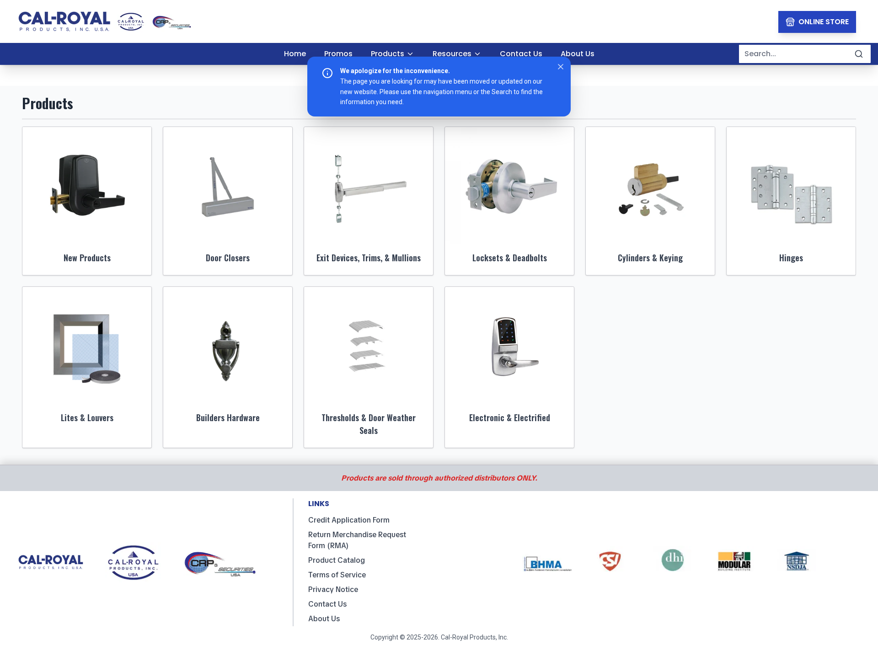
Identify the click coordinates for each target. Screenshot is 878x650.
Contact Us (327, 604)
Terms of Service (337, 575)
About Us (324, 619)
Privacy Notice (333, 589)
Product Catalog (336, 560)
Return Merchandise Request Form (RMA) (357, 540)
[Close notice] (560, 66)
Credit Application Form (349, 520)
